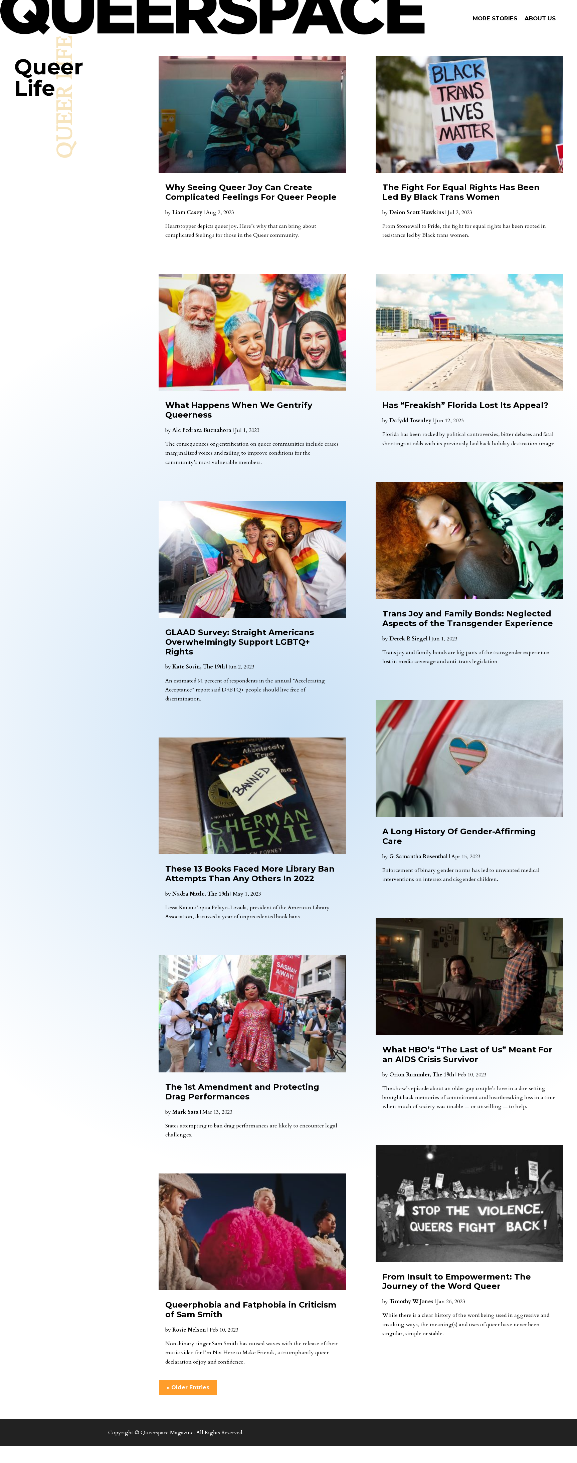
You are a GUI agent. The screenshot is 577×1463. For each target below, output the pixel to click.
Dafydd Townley (410, 420)
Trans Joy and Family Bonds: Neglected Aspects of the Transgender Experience (467, 618)
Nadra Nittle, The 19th (200, 894)
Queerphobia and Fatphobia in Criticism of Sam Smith (250, 1309)
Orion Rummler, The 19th (421, 1074)
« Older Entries (188, 1387)
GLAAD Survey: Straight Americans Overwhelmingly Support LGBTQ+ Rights (239, 641)
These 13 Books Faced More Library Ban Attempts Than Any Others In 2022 (250, 873)
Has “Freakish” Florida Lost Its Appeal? (465, 405)
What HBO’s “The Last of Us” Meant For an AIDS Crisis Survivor (467, 1054)
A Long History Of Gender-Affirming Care (459, 836)
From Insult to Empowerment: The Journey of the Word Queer (456, 1281)
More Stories (495, 19)
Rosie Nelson (189, 1330)
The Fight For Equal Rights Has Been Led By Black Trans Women (461, 192)
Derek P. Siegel (408, 638)
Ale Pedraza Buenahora (201, 430)
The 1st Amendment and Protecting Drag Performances (242, 1091)
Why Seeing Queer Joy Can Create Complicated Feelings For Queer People (251, 192)
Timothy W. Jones (411, 1301)
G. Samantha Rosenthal (418, 856)
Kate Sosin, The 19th (198, 666)
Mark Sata (185, 1112)
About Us (540, 19)
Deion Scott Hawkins (416, 212)
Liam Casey (187, 212)
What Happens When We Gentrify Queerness (238, 410)
